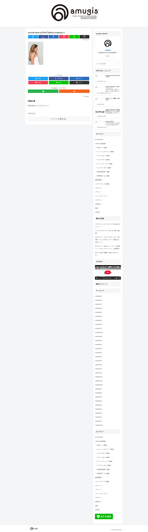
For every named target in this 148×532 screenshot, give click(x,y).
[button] (119, 64)
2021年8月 (98, 344)
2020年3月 (98, 413)
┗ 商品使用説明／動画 (102, 172)
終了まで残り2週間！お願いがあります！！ (106, 254)
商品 (96, 208)
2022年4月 (98, 316)
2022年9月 (98, 296)
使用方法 (98, 204)
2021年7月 (98, 348)
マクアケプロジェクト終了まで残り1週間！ (107, 232)
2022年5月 (98, 312)
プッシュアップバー (101, 196)
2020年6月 (98, 401)
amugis (108, 50)
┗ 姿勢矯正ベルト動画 (102, 176)
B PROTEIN (99, 139)
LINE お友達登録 (100, 143)
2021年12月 (99, 332)
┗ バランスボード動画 (102, 155)
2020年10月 (99, 385)
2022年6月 (98, 308)
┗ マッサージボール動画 (103, 168)
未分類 (97, 212)
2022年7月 (98, 304)
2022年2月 (98, 324)
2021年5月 (98, 357)
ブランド (98, 192)
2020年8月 (98, 393)
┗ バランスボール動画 (102, 159)
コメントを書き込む (59, 119)
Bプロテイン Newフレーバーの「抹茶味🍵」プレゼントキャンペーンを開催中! (107, 247)
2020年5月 (98, 405)
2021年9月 (98, 340)
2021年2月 (98, 369)
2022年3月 (98, 320)
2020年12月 (99, 377)
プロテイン (98, 200)
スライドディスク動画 (102, 184)
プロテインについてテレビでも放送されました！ (107, 225)
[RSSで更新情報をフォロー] (74, 91)
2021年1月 (98, 373)
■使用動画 (98, 180)
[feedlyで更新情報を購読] (43, 91)
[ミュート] (116, 278)
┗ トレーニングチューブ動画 (104, 151)
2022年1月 (98, 328)
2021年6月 (98, 353)
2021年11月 (99, 336)
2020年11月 (99, 381)
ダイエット (98, 188)
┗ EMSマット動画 (101, 147)
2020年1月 (98, 421)
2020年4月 (98, 409)
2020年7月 (98, 397)
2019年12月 (99, 425)
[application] (108, 272)
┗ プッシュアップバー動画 (103, 164)
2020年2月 (98, 417)
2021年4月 (98, 361)
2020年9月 (98, 389)
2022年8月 (98, 300)
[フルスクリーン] (119, 278)
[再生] (97, 278)
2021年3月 (98, 365)
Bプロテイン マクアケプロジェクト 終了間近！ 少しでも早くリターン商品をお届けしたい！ (108, 239)
